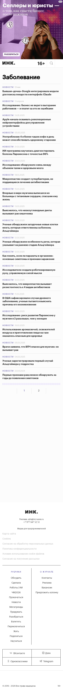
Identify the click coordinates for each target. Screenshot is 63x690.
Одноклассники (18, 661)
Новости (8, 87)
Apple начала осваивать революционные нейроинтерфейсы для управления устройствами (26, 122)
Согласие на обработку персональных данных (27, 544)
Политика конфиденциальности (19, 549)
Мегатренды (16, 607)
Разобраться (16, 617)
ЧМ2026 (16, 592)
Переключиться (16, 626)
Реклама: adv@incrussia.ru (31, 519)
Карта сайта (9, 534)
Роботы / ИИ (16, 588)
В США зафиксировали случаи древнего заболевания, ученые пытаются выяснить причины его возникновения (26, 301)
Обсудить (16, 578)
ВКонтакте (19, 653)
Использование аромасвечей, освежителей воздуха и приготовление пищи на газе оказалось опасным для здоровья (28, 332)
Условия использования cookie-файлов (23, 554)
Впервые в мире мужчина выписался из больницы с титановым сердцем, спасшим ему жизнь (30, 196)
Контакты (47, 578)
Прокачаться (16, 597)
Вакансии (47, 588)
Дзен (48, 653)
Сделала (16, 583)
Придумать (16, 612)
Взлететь (16, 622)
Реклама (47, 583)
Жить (16, 631)
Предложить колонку (47, 592)
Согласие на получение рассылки (20, 559)
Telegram (48, 661)
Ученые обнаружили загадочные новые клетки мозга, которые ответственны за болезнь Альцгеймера (30, 227)
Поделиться (16, 636)
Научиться (16, 641)
